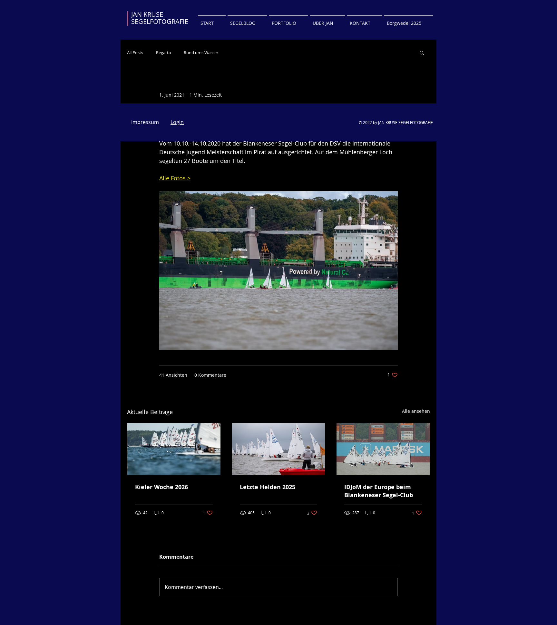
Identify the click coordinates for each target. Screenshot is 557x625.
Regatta (163, 52)
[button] (422, 52)
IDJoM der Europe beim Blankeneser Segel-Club (378, 491)
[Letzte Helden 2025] (278, 449)
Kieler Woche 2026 (161, 487)
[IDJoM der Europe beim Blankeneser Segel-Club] (383, 449)
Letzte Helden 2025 (267, 487)
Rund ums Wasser (201, 52)
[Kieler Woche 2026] (173, 449)
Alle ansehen (416, 411)
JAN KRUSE (147, 14)
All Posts (135, 52)
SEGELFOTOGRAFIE (159, 21)
